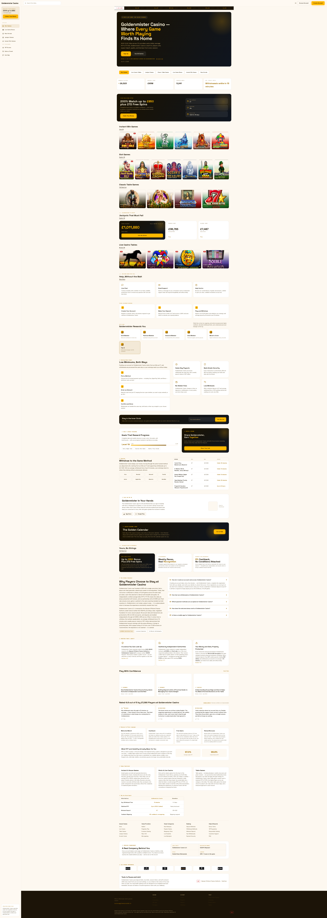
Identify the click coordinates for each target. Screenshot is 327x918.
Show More (122, 279)
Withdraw (182, 905)
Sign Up (126, 53)
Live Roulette (167, 833)
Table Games (122, 831)
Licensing (210, 900)
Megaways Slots (168, 831)
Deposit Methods (191, 826)
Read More (226, 671)
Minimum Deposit (190, 831)
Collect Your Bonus (10, 16)
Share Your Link (205, 448)
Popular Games (168, 829)
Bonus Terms (212, 826)
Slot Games (8, 26)
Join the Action (142, 235)
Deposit (182, 902)
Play (169, 236)
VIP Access (8, 47)
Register (182, 900)
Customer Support (214, 833)
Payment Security (191, 836)
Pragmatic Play (145, 829)
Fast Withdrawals (190, 833)
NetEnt (143, 826)
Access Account (304, 3)
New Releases (167, 826)
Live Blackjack (168, 836)
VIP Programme (213, 829)
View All (121, 129)
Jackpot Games (9, 37)
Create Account (318, 3)
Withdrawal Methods (191, 829)
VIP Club (155, 902)
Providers (155, 905)
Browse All (122, 247)
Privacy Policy (212, 902)
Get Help (7, 55)
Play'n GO (144, 833)
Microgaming (145, 836)
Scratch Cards (123, 836)
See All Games (139, 53)
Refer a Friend (9, 51)
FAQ (210, 836)
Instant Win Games (10, 41)
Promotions (155, 900)
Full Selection (122, 187)
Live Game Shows (10, 30)
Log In (182, 897)
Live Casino (122, 829)
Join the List (220, 419)
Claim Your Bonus (128, 116)
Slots (120, 826)
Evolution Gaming (146, 831)
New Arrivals (8, 33)
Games (154, 897)
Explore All (122, 157)
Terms (210, 905)
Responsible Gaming (214, 831)
